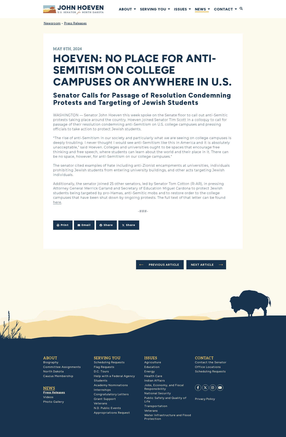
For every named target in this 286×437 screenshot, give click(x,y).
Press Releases (75, 23)
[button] (62, 225)
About (125, 9)
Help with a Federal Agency (114, 376)
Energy (149, 371)
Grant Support (105, 399)
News (200, 9)
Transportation (155, 406)
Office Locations (208, 367)
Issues (180, 9)
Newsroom (52, 23)
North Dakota (53, 371)
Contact (223, 9)
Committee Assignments (62, 367)
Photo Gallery (53, 402)
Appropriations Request (112, 412)
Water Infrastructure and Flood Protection (167, 417)
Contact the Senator (210, 362)
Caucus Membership (58, 376)
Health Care (153, 376)
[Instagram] (213, 387)
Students (100, 380)
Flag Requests (104, 367)
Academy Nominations (111, 385)
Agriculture (152, 362)
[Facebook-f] (198, 387)
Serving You (153, 9)
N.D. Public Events (107, 408)
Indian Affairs (154, 380)
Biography (50, 362)
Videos (48, 397)
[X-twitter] (205, 387)
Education (152, 367)
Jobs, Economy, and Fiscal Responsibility (164, 387)
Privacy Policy (205, 399)
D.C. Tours (101, 371)
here (57, 202)
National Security (157, 393)
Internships (102, 390)
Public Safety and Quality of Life (165, 399)
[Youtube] (220, 387)
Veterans (100, 403)
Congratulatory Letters (111, 394)
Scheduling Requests (109, 362)
